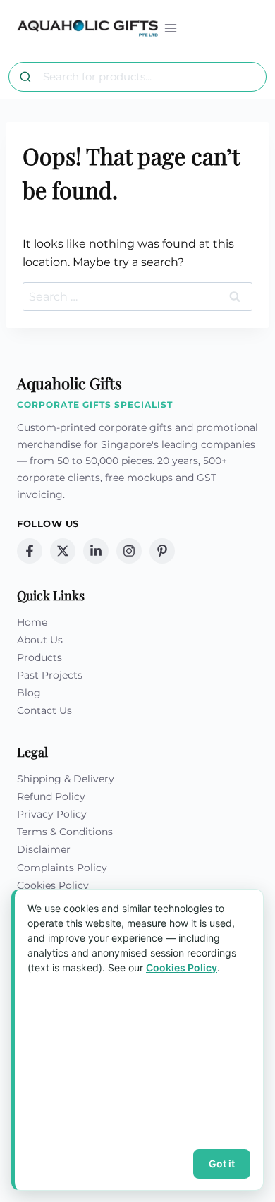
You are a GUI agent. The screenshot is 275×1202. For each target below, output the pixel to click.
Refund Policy (51, 796)
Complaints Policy (62, 867)
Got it (222, 1164)
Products (39, 657)
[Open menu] (171, 28)
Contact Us (44, 710)
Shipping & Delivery (65, 778)
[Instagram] (129, 551)
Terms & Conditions (65, 831)
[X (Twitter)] (62, 551)
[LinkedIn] (96, 551)
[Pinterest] (162, 551)
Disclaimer (44, 849)
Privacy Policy (52, 814)
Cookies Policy (53, 885)
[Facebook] (29, 551)
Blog (29, 692)
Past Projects (49, 675)
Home (32, 622)
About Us (40, 639)
